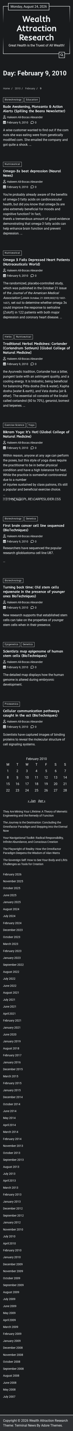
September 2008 (13, 1368)
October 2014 (11, 1104)
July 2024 (9, 916)
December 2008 (13, 1347)
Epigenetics (11, 644)
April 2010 (9, 1243)
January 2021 (12, 1027)
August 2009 (11, 1292)
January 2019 (12, 1041)
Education (32, 99)
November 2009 (13, 1271)
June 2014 (9, 1111)
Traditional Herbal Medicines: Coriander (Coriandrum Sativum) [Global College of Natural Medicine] (36, 348)
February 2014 (12, 1139)
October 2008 (11, 1361)
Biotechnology (13, 99)
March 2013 (10, 1187)
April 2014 (9, 1125)
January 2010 (12, 1257)
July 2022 (9, 978)
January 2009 (12, 1340)
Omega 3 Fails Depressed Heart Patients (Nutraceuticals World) (36, 261)
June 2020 (9, 1034)
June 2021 (9, 1006)
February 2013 (12, 1194)
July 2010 (9, 1236)
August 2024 (11, 909)
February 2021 (12, 1020)
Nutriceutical (12, 164)
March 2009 (10, 1327)
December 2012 (13, 1208)
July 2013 (9, 1173)
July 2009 (9, 1299)
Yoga (31, 425)
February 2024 (12, 923)
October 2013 (11, 1153)
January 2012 (12, 1222)
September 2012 (13, 1215)
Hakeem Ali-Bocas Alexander (25, 117)
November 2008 (13, 1354)
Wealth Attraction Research (37, 28)
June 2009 (9, 1306)
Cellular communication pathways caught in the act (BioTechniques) (31, 713)
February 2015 (12, 1083)
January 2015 (12, 1090)
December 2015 (13, 1069)
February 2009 (12, 1333)
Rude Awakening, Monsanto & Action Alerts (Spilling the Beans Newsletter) (34, 108)
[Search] (62, 55)
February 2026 (12, 874)
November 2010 (13, 1229)
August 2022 (11, 971)
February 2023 (12, 951)
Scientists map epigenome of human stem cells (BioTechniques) (33, 653)
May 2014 (9, 1118)
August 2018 (11, 1048)
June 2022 (9, 985)
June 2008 (9, 1382)
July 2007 (9, 1396)
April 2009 (9, 1320)
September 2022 (13, 964)
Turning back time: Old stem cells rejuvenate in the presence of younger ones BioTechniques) (34, 591)
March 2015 (10, 1076)
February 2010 (12, 1250)
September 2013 (13, 1159)
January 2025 (12, 902)
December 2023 (13, 930)
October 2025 (11, 888)
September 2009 (13, 1285)
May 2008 (9, 1389)
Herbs (8, 336)
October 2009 (11, 1278)
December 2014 (13, 1097)
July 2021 (9, 999)
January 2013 (12, 1201)
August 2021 (11, 992)
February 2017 (12, 1055)
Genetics (31, 518)
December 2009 (13, 1264)
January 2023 (12, 957)
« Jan (32, 801)
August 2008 (11, 1375)
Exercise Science (14, 425)
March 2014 (10, 1131)
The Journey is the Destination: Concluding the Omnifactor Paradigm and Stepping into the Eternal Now (35, 826)
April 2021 (9, 1013)
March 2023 (10, 944)
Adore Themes (51, 1425)
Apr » (41, 801)
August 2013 (11, 1166)
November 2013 (13, 1145)
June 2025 (9, 895)
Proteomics (11, 704)
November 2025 (13, 881)
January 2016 (12, 1062)
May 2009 (9, 1313)
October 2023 (11, 937)
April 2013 (9, 1180)
